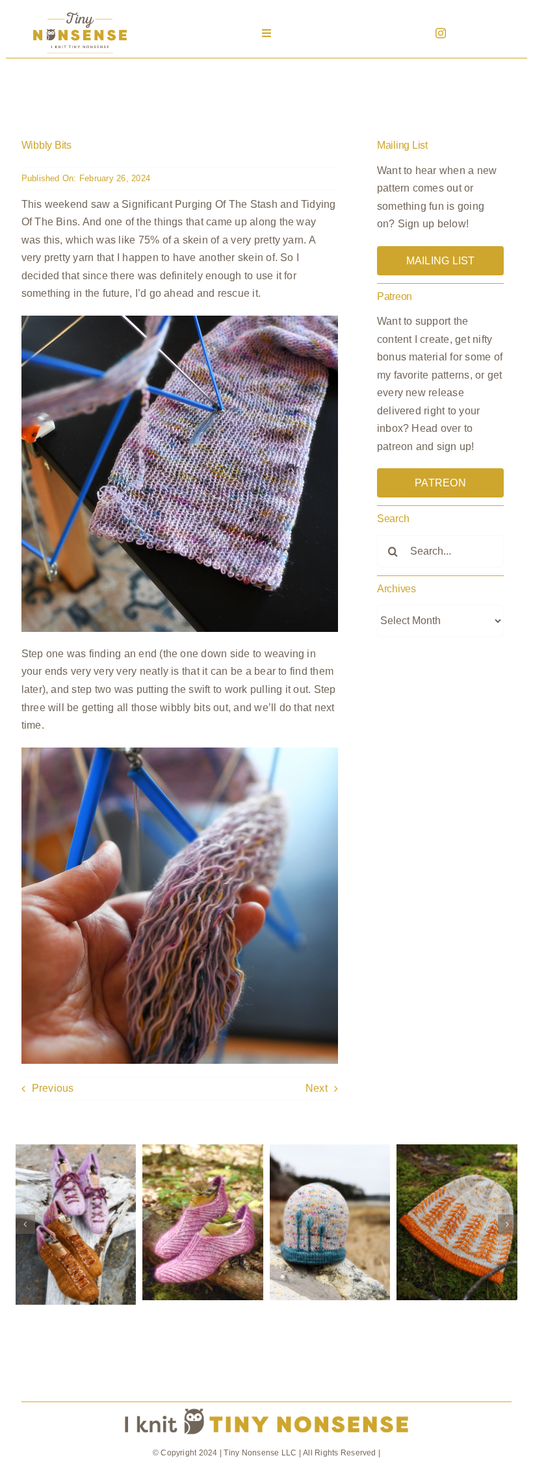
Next (317, 1088)
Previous (53, 1088)
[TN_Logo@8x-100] (80, 12)
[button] (25, 1224)
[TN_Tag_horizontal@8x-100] (266, 1407)
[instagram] (441, 33)
